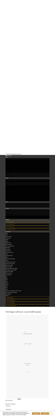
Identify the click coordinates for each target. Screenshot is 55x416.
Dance (7, 178)
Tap (6, 200)
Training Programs (10, 179)
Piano (7, 203)
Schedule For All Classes (11, 186)
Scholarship (8, 171)
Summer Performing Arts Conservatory (14, 214)
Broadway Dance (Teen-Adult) (12, 192)
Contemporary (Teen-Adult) (11, 194)
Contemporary (9, 198)
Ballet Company (9, 168)
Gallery (7, 165)
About (7, 157)
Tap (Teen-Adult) (9, 190)
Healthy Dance (9, 166)
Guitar (7, 206)
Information (8, 173)
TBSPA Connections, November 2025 (13, 402)
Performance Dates (10, 176)
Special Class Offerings (11, 182)
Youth (7, 210)
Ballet (7, 181)
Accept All (45, 413)
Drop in (7, 184)
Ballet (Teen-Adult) (10, 189)
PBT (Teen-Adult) (9, 197)
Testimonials (8, 162)
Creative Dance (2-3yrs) (10, 187)
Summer (7, 219)
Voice (7, 205)
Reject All (36, 413)
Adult (7, 213)
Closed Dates (8, 174)
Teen (6, 211)
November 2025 (9, 407)
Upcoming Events (10, 221)
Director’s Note (9, 160)
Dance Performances (11, 224)
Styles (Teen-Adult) (10, 195)
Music (7, 202)
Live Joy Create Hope (10, 170)
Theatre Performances (11, 229)
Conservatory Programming (12, 216)
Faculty (7, 163)
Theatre (7, 208)
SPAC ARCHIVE (8, 218)
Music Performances (11, 226)
